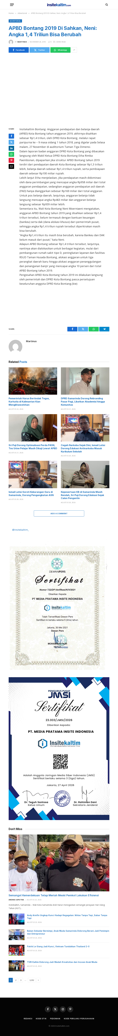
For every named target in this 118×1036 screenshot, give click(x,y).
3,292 (31, 980)
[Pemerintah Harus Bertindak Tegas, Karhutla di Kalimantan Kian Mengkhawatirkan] (33, 381)
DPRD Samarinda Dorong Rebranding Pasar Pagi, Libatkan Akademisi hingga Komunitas (83, 401)
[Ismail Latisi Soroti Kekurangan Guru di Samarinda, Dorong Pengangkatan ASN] (33, 474)
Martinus (22, 42)
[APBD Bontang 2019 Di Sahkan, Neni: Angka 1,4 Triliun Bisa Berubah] (59, 89)
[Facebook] (11, 136)
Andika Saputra (16, 900)
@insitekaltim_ (20, 529)
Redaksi (28, 1018)
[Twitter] (11, 142)
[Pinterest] (11, 160)
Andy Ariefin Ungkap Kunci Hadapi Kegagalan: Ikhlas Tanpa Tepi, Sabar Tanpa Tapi (67, 916)
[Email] (11, 166)
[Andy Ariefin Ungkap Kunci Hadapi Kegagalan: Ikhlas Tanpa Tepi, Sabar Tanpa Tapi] (16, 919)
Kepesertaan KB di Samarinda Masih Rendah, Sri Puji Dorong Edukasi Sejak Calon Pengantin (82, 495)
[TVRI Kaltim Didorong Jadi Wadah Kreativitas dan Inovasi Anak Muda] (16, 965)
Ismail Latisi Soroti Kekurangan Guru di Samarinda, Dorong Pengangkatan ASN (31, 494)
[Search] (106, 4)
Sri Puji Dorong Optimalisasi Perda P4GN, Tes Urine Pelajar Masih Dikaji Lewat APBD (33, 447)
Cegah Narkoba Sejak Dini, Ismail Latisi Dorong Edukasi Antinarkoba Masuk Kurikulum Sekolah (83, 448)
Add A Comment (59, 513)
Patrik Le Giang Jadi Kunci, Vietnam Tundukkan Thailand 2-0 (58, 946)
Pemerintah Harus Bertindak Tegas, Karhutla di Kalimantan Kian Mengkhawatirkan (29, 401)
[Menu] (12, 4)
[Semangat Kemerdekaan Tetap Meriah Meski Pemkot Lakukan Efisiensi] (59, 862)
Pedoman (55, 1018)
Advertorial (15, 21)
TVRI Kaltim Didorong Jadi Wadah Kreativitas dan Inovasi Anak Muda (62, 962)
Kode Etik (41, 1018)
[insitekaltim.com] (59, 5)
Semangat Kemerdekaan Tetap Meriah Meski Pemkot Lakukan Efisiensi (54, 895)
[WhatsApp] (11, 154)
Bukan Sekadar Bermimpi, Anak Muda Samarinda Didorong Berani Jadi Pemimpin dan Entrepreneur (68, 932)
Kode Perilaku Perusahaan (79, 1018)
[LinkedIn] (11, 148)
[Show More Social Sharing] (74, 50)
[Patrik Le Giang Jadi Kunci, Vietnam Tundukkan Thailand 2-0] (16, 950)
